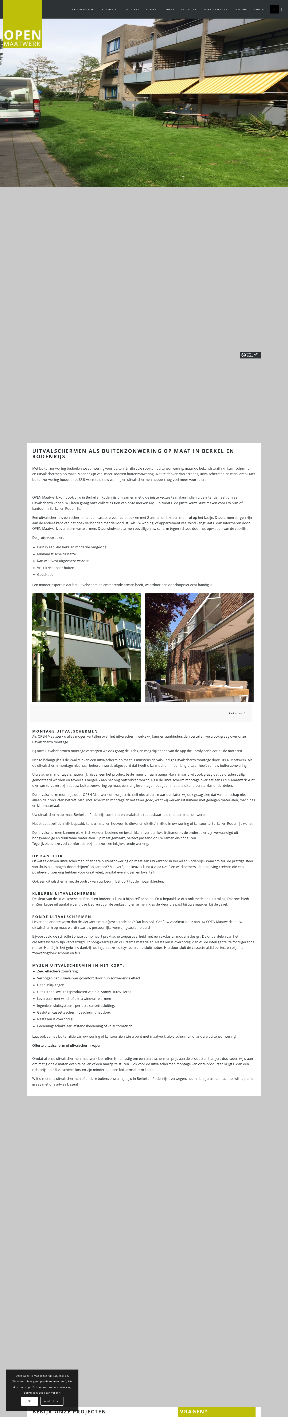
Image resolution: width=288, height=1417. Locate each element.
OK (29, 1401)
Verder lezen (52, 1401)
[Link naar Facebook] (282, 9)
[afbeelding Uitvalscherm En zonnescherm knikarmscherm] (200, 649)
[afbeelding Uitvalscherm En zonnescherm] (88, 649)
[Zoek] (274, 9)
